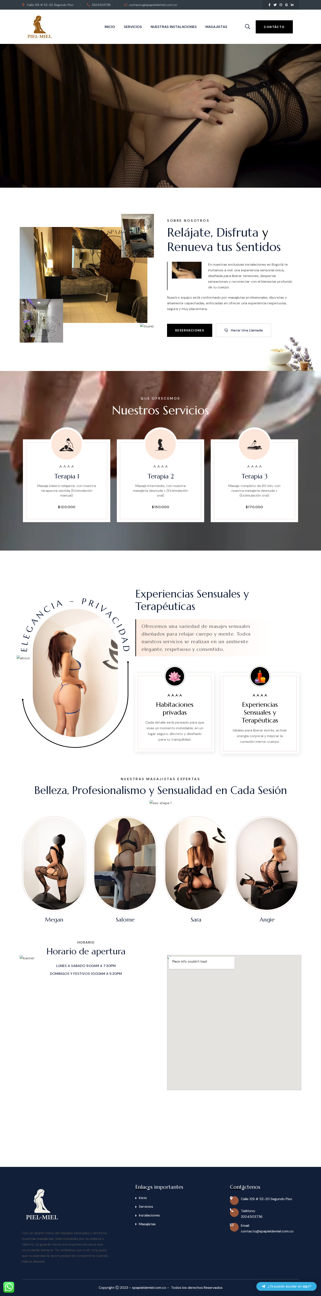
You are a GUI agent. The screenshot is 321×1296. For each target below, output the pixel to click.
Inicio (110, 26)
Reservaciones (189, 330)
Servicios (133, 26)
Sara (157, 919)
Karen (299, 919)
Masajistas (216, 26)
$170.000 (254, 507)
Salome (86, 919)
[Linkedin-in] (292, 4)
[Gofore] (286, 4)
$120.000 (66, 507)
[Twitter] (275, 4)
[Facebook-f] (269, 4)
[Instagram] (280, 4)
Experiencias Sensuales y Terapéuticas (260, 712)
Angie (228, 919)
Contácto (274, 27)
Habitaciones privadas (174, 708)
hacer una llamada (246, 330)
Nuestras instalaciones (174, 26)
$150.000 (160, 507)
